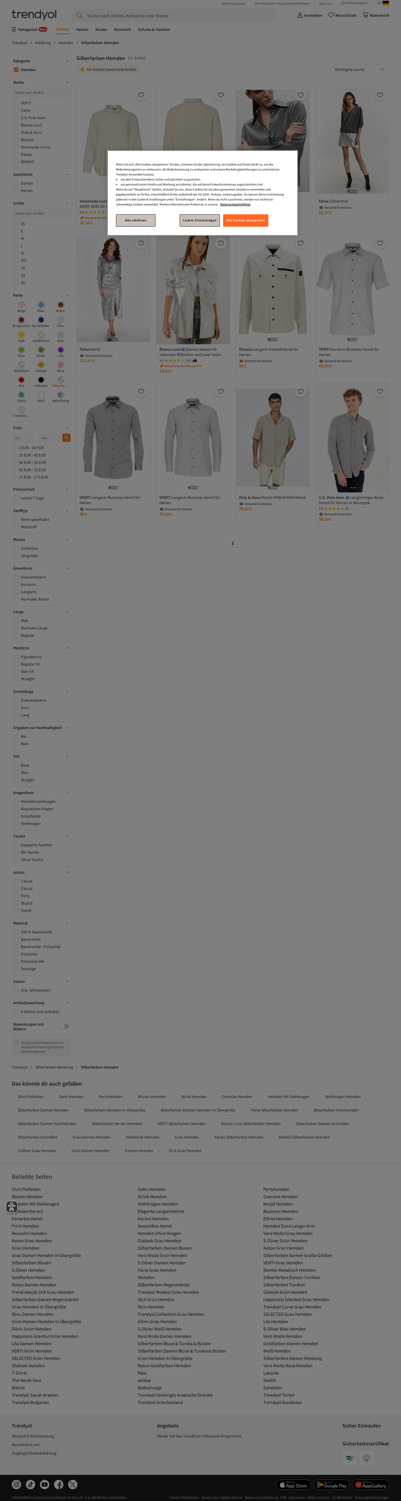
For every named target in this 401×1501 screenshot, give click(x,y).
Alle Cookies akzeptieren (245, 220)
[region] (202, 193)
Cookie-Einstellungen (199, 220)
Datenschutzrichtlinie (235, 204)
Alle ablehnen (135, 220)
